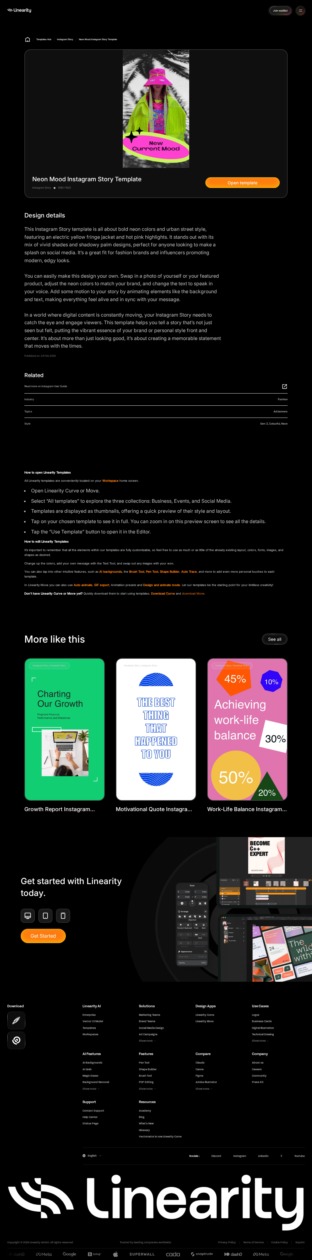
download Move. (193, 593)
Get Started (43, 936)
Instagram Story (65, 39)
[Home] (19, 10)
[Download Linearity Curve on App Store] (16, 1020)
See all (274, 639)
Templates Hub (43, 39)
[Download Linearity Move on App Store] (16, 1041)
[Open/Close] (300, 10)
